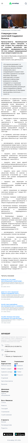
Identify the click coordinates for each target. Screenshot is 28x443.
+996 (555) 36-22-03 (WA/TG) (13, 346)
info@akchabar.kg (10, 351)
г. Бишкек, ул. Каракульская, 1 (14, 356)
